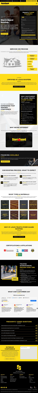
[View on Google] (2, 305)
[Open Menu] (36, 3)
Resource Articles (31, 377)
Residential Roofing (4, 376)
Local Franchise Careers (23, 377)
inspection (16, 177)
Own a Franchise (21, 376)
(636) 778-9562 (24, 131)
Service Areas (12, 376)
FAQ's (30, 376)
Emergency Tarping (4, 382)
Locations (5, 16)
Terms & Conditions (34, 389)
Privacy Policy (30, 389)
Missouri (8, 16)
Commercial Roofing (4, 377)
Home (2, 16)
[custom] (1, 387)
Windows (2, 381)
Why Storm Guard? (32, 382)
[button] (0, 308)
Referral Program (12, 381)
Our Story (11, 377)
